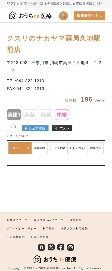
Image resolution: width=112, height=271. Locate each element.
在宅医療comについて (49, 220)
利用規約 (49, 228)
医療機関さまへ (89, 16)
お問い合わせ (40, 236)
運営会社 (76, 220)
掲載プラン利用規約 (74, 228)
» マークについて (18, 136)
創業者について (17, 220)
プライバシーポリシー (22, 228)
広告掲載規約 (16, 236)
